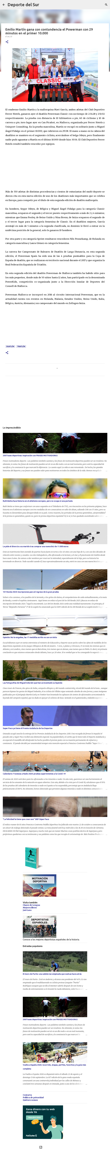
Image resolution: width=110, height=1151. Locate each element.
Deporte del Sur (23, 4)
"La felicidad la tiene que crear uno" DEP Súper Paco (26, 819)
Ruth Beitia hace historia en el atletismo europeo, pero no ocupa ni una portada (38, 501)
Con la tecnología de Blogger (56, 1147)
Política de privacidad (33, 1097)
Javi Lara (27, 910)
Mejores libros (30, 907)
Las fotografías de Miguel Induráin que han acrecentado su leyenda (32, 683)
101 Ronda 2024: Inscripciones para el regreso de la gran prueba (31, 592)
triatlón (21, 346)
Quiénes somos (30, 1100)
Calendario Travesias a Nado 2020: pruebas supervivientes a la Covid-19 (34, 774)
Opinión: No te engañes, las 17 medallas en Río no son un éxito (30, 637)
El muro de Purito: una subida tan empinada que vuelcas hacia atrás (52, 974)
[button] (7, 42)
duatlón (10, 346)
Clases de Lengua (31, 905)
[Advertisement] (25, 167)
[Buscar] (106, 4)
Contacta (27, 1095)
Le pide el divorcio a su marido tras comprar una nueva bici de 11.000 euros (35, 546)
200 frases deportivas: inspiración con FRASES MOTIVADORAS (30, 455)
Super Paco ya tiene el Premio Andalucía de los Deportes (27, 728)
